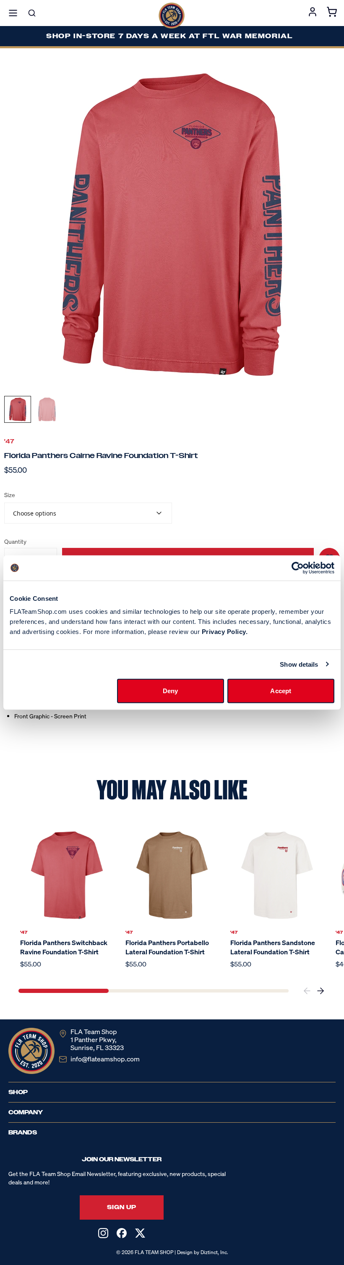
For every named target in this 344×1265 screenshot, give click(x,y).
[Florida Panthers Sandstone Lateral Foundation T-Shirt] (277, 875)
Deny (170, 690)
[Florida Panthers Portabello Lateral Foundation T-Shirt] (172, 875)
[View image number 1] (17, 409)
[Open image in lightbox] (172, 225)
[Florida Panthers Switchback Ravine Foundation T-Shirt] (66, 875)
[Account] (313, 13)
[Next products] (320, 991)
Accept (280, 690)
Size (9, 495)
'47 (9, 441)
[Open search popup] (32, 13)
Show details (299, 664)
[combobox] (88, 513)
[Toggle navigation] (13, 13)
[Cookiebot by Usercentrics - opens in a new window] (297, 567)
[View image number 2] (47, 409)
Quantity (15, 542)
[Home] (172, 16)
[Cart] (332, 13)
